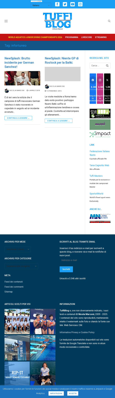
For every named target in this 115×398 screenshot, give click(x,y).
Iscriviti (66, 269)
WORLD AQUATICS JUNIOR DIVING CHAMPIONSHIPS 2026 (35, 37)
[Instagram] (80, 4)
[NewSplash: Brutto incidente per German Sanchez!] (22, 78)
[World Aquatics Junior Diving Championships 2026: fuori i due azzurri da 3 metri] (43, 348)
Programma (71, 37)
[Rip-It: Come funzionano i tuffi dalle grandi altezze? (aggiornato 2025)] (43, 375)
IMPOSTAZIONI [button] (56, 393)
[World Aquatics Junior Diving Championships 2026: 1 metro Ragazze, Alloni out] (17, 348)
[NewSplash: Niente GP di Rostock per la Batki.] (63, 74)
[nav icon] (6, 21)
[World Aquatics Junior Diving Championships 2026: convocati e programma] (17, 322)
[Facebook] (57, 4)
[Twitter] (65, 4)
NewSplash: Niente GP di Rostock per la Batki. (62, 60)
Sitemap (8, 291)
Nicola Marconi (17, 90)
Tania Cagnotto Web (99, 165)
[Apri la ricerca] (109, 21)
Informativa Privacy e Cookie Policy (77, 332)
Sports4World (96, 193)
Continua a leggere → (18, 118)
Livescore (86, 37)
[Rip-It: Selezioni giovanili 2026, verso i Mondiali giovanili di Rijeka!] (17, 375)
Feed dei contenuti (13, 281)
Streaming (101, 37)
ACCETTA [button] (73, 393)
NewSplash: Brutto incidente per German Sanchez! (19, 63)
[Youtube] (72, 4)
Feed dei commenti (13, 286)
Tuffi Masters (96, 176)
